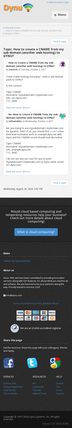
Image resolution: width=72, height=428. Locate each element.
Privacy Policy (36, 303)
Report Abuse (52, 303)
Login (66, 2)
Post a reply (59, 41)
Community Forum (11, 27)
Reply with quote (14, 107)
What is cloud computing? (36, 232)
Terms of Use (20, 303)
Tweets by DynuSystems (16, 260)
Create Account (54, 2)
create (53, 131)
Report (26, 107)
